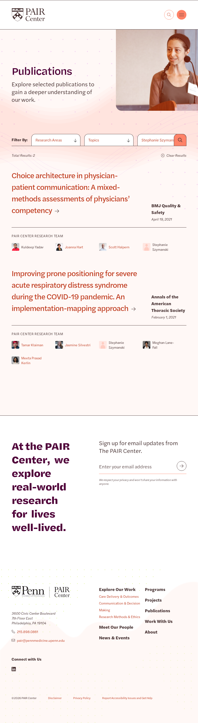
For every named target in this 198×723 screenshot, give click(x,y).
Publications (157, 610)
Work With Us (159, 621)
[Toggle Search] (169, 15)
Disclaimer (55, 698)
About (151, 632)
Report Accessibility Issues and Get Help (127, 698)
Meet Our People (116, 627)
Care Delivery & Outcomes (119, 596)
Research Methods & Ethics (119, 616)
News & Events (114, 637)
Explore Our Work (117, 589)
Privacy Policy (82, 698)
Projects (153, 600)
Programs (155, 589)
